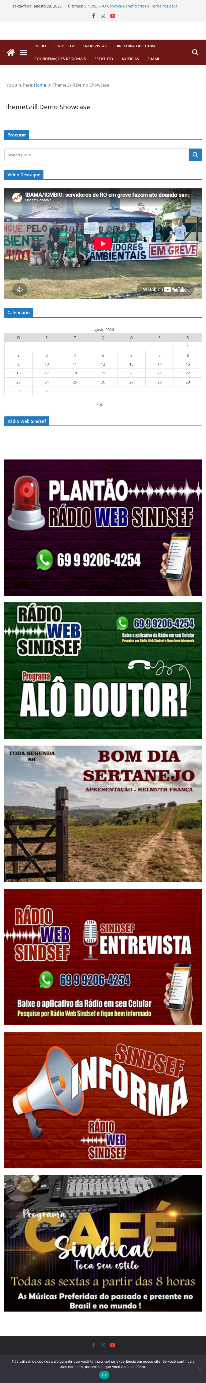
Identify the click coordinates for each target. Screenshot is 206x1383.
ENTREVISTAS (95, 45)
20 (131, 372)
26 (103, 382)
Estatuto (103, 58)
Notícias (130, 58)
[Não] (199, 1368)
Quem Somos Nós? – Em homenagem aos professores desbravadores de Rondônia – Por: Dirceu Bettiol (132, 8)
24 (47, 382)
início (40, 45)
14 (159, 364)
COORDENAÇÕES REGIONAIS (60, 58)
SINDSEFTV (64, 45)
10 (47, 364)
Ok (104, 1375)
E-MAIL (154, 58)
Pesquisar (195, 155)
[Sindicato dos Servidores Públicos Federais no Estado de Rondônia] (10, 52)
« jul (101, 404)
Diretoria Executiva (135, 45)
